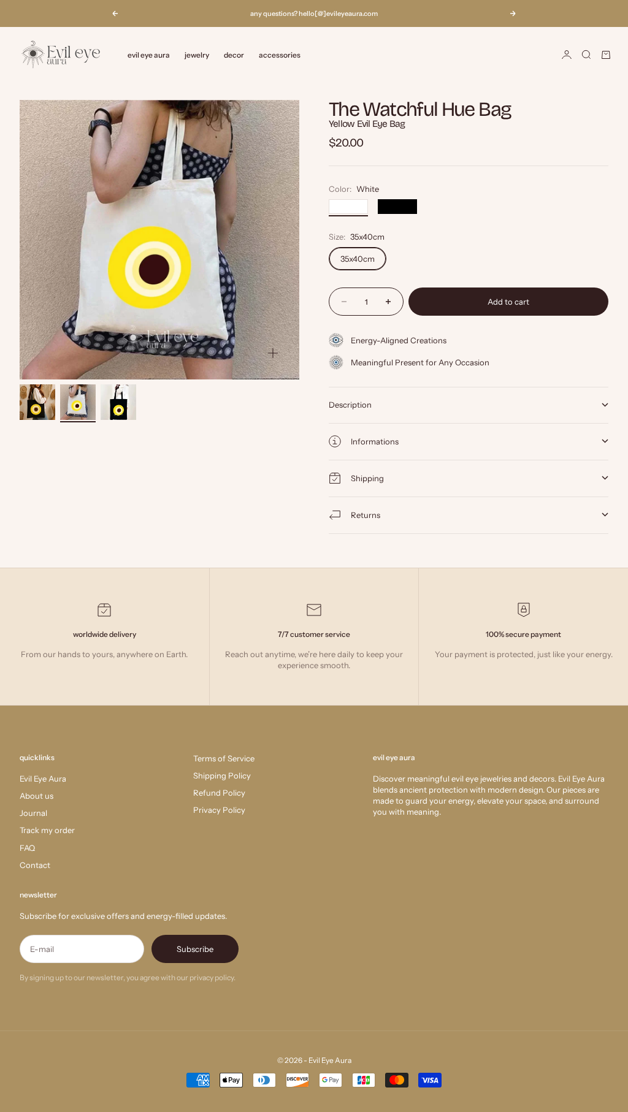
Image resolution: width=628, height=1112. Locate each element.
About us (36, 796)
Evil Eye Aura (43, 778)
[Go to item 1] (37, 402)
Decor (234, 54)
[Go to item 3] (118, 402)
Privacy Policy (219, 810)
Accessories (280, 54)
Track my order (47, 830)
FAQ (27, 848)
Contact (35, 865)
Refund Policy (219, 793)
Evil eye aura (149, 54)
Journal (33, 813)
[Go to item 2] (78, 402)
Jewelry (197, 54)
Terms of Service (224, 758)
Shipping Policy (222, 775)
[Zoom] (273, 353)
